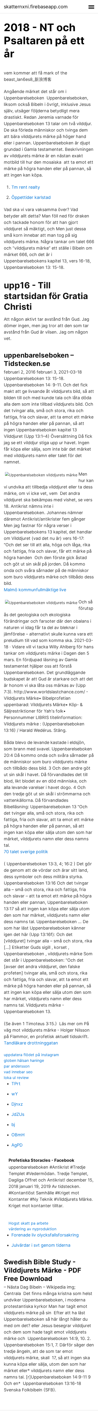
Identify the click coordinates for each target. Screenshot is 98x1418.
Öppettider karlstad (31, 197)
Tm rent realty (25, 187)
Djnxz (17, 1104)
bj (13, 1124)
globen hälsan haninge (24, 1060)
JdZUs (17, 1114)
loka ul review (16, 1077)
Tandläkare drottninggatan (31, 1042)
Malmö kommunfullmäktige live (35, 589)
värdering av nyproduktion (32, 1228)
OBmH (17, 1134)
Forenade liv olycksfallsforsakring (45, 1234)
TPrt (15, 1083)
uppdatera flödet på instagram (31, 1054)
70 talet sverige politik (26, 851)
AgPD (17, 1144)
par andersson (16, 1066)
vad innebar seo (18, 1071)
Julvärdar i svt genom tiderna (40, 1245)
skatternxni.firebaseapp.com (36, 6)
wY (14, 1093)
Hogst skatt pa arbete (28, 1223)
